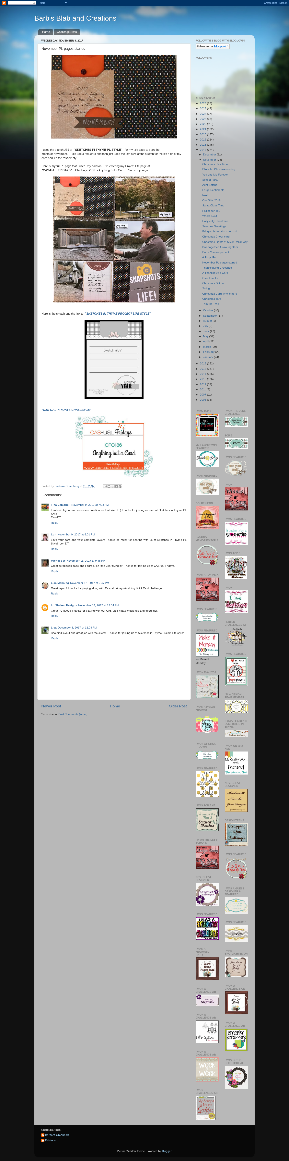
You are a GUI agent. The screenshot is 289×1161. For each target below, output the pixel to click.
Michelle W (58, 560)
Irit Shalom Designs (64, 605)
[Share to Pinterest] (120, 486)
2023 (203, 118)
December (210, 154)
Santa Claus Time (213, 205)
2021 (203, 129)
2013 (203, 379)
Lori (53, 534)
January (208, 357)
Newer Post (51, 706)
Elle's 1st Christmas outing (218, 169)
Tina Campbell (60, 504)
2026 (203, 103)
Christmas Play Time (215, 164)
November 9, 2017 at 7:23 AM (90, 504)
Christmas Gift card (214, 283)
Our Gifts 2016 (211, 200)
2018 (203, 144)
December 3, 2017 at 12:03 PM (77, 627)
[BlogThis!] (109, 486)
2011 (203, 389)
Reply (54, 522)
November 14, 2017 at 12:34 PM (98, 605)
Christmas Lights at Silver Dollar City (225, 241)
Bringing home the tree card (219, 231)
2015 (203, 368)
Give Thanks (210, 278)
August (208, 320)
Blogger (166, 1151)
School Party (210, 179)
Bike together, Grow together (220, 247)
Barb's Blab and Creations (75, 18)
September (210, 315)
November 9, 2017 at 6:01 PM (76, 534)
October (208, 310)
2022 (203, 124)
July (206, 325)
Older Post (178, 706)
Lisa (54, 627)
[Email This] (105, 486)
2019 (203, 139)
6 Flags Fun (209, 257)
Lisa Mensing (60, 582)
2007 (203, 394)
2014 (203, 374)
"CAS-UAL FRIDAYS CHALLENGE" (67, 409)
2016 (203, 363)
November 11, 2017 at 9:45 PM (86, 560)
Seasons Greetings (214, 226)
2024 (203, 113)
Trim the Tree (210, 303)
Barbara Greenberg (57, 1134)
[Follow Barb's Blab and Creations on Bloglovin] (213, 48)
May (206, 336)
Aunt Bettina (209, 184)
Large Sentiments (213, 190)
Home (46, 31)
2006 (203, 399)
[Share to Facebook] (116, 486)
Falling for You (211, 210)
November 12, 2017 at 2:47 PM (89, 582)
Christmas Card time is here (219, 293)
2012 (203, 384)
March (207, 346)
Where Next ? (210, 215)
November (210, 159)
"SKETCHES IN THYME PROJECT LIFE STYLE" (118, 313)
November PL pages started (219, 262)
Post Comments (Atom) (72, 714)
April (206, 341)
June (206, 331)
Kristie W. (51, 1140)
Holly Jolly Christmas (215, 221)
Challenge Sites (67, 31)
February (209, 351)
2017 (203, 150)
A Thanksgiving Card (215, 272)
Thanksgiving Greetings (217, 267)
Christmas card (211, 298)
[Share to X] (113, 486)
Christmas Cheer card (216, 236)
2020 (203, 134)
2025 (203, 108)
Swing (206, 288)
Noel (205, 195)
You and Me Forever (215, 174)
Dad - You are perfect (215, 252)
